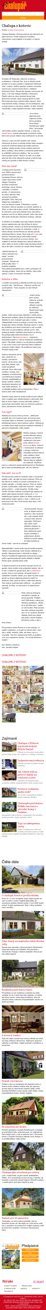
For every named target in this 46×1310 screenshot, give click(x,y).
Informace (8, 1291)
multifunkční (36, 571)
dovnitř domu (7, 133)
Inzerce (24, 1288)
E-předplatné (10, 1288)
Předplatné (27, 1286)
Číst (30, 1253)
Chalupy (10, 30)
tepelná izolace (22, 337)
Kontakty (36, 1288)
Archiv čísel (30, 1260)
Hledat (23, 17)
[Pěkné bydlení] (7, 1281)
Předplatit (30, 1250)
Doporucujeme (19, 30)
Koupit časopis (30, 1257)
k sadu (36, 234)
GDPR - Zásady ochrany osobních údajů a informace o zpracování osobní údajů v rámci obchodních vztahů (23, 1307)
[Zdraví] (38, 1281)
